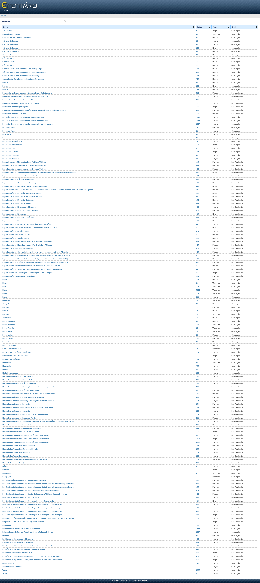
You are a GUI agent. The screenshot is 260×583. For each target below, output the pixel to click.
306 (197, 96)
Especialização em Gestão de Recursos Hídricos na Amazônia (26, 224)
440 (197, 255)
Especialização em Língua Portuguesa (17, 248)
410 (197, 259)
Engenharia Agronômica (12, 141)
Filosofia (5, 280)
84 (197, 283)
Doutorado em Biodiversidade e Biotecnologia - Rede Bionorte (27, 93)
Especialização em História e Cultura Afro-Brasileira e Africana (27, 241)
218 (197, 376)
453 (197, 553)
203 (197, 418)
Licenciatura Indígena (11, 359)
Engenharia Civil (8, 148)
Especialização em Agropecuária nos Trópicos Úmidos (24, 165)
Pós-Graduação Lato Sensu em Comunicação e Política (24, 480)
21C (197, 72)
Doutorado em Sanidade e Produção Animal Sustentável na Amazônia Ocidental (34, 110)
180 (197, 373)
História (5, 307)
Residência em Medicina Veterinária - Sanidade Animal (23, 549)
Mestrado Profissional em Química (16, 463)
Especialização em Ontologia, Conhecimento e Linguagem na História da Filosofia (35, 252)
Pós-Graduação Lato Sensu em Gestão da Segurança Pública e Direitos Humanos (34, 494)
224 (197, 428)
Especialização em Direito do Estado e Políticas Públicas (24, 186)
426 (197, 228)
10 (197, 307)
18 (197, 131)
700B (198, 65)
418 (197, 480)
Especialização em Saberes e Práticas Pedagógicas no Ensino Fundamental (32, 269)
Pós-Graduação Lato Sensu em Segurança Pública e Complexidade (29, 501)
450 (197, 197)
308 (197, 100)
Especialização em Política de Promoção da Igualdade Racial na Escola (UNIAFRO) (35, 259)
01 (197, 82)
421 (197, 490)
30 (197, 567)
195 (197, 356)
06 (197, 134)
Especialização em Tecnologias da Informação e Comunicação (27, 273)
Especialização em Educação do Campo (18, 200)
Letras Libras (7, 338)
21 (197, 55)
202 (197, 414)
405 (197, 539)
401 (197, 176)
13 (197, 328)
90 (197, 321)
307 (197, 518)
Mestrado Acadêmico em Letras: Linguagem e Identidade (25, 414)
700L (198, 62)
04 (197, 363)
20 (197, 41)
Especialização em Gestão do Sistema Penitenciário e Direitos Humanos (30, 228)
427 (197, 186)
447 (197, 549)
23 (197, 148)
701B (198, 290)
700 (197, 58)
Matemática (6, 363)
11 (197, 141)
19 (197, 127)
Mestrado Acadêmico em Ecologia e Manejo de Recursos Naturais (28, 401)
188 (197, 338)
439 (197, 169)
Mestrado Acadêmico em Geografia (16, 411)
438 (197, 165)
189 (197, 318)
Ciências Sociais (8, 55)
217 (197, 380)
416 (197, 241)
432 (197, 193)
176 (197, 79)
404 (197, 231)
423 (197, 497)
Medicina (5, 369)
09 (197, 304)
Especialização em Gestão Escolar (15, 231)
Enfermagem (7, 134)
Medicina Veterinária (10, 373)
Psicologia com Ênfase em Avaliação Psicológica (21, 528)
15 (197, 345)
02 (197, 51)
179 (197, 470)
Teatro (4, 570)
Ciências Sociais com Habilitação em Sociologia (21, 76)
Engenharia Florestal (10, 155)
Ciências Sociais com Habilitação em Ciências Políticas (24, 72)
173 (197, 48)
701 (197, 286)
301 (197, 93)
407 (197, 556)
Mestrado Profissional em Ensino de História (20, 449)
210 (197, 435)
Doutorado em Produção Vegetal (15, 107)
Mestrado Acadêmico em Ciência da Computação (21, 380)
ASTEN (144, 581)
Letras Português (9, 342)
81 (197, 369)
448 (197, 224)
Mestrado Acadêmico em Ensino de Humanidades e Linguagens (27, 407)
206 (197, 387)
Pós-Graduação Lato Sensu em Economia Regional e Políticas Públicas (30, 490)
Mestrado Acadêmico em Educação (16, 404)
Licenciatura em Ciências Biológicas (16, 352)
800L (198, 573)
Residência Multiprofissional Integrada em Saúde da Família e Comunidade (32, 560)
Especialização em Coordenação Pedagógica (20, 183)
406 (197, 207)
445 (197, 210)
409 (197, 273)
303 (197, 114)
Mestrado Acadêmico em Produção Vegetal (19, 418)
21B (197, 76)
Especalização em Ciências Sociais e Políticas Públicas (24, 162)
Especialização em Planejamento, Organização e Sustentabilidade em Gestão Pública (36, 255)
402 (197, 248)
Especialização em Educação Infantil (16, 203)
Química (5, 535)
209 (197, 421)
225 (197, 522)
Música (5, 466)
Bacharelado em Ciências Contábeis (16, 37)
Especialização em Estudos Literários (17, 221)
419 (197, 484)
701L (198, 293)
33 (197, 155)
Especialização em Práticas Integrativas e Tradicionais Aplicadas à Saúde (31, 266)
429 (197, 217)
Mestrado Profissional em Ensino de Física (19, 445)
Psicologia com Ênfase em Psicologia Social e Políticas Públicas (27, 532)
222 (197, 432)
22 (197, 300)
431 (197, 200)
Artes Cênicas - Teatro (11, 34)
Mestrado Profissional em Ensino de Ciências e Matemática (25, 435)
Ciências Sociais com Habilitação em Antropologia (22, 69)
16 (197, 335)
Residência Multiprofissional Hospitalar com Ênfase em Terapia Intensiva (31, 556)
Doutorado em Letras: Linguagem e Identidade (21, 103)
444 (197, 162)
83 (197, 535)
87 (197, 138)
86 (197, 44)
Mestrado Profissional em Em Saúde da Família (21, 432)
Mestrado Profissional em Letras (15, 456)
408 (197, 560)
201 (197, 401)
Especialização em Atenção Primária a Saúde (20, 176)
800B (198, 570)
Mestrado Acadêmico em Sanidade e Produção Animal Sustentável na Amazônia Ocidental (38, 421)
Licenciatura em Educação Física (15, 356)
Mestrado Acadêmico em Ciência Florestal (19, 383)
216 (197, 390)
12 (197, 331)
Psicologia (6, 525)
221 (197, 452)
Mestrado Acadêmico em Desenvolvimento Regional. (23, 397)
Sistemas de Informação (12, 567)
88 (197, 466)
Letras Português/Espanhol (13, 349)
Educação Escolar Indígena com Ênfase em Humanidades (25, 120)
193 (197, 297)
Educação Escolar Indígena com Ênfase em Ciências (23, 117)
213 (197, 445)
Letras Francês (8, 328)
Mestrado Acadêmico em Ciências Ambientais (20, 390)
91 (197, 314)
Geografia (6, 300)
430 (197, 221)
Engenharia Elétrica (10, 152)
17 (197, 477)
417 (197, 245)
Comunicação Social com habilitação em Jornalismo (23, 79)
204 (197, 397)
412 (197, 511)
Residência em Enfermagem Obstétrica (17, 539)
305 (197, 103)
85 (197, 159)
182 (197, 86)
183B (198, 528)
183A (198, 532)
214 (197, 383)
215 (197, 407)
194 (197, 352)
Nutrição (5, 470)
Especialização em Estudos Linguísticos (18, 217)
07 (197, 37)
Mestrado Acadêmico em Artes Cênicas (17, 376)
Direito (5, 82)
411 (197, 262)
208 (197, 456)
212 (197, 394)
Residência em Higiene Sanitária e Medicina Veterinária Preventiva (28, 546)
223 (197, 463)
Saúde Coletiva (8, 563)
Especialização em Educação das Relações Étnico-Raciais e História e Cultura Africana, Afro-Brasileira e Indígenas (47, 190)
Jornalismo (6, 318)
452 (197, 542)
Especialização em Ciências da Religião (18, 179)
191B (198, 120)
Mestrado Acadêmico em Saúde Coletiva (18, 425)
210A (198, 439)
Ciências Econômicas (10, 51)
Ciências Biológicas (10, 41)
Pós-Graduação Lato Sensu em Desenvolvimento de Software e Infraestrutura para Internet (38, 484)
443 (197, 546)
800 (197, 31)
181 (197, 152)
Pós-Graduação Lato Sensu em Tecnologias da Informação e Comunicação (32, 504)
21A (197, 69)
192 (197, 89)
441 (197, 276)
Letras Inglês (7, 331)
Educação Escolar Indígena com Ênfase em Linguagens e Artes (27, 124)
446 (197, 269)
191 (197, 359)
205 (197, 425)
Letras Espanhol (8, 321)
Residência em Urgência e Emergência (17, 553)
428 (197, 172)
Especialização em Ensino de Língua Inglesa (20, 210)
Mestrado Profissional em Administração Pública (21, 428)
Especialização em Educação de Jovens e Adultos (22, 193)
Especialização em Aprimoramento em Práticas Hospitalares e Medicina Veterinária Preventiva (39, 172)
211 (197, 404)
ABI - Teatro (7, 31)
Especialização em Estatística (14, 214)
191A (198, 124)
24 (197, 311)
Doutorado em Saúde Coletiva (14, 114)
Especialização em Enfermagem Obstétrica (19, 207)
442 (197, 190)
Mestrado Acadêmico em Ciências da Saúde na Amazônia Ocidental (29, 394)
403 (197, 183)
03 (197, 473)
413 (197, 508)
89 (197, 34)
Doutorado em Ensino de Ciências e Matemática (21, 100)
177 (197, 280)
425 (197, 179)
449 (197, 238)
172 (197, 324)
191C (198, 117)
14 (197, 349)
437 (197, 501)
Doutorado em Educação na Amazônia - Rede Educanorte (25, 96)
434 (197, 214)
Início (3, 16)
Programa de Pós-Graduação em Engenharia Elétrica (23, 522)
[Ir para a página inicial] (20, 5)
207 (197, 459)
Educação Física (8, 127)
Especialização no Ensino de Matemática (18, 276)
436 (197, 235)
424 (197, 252)
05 (197, 342)
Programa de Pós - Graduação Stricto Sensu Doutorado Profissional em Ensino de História (38, 518)
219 (197, 411)
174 (197, 145)
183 (197, 525)
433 (197, 203)
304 (197, 110)
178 (197, 563)
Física (4, 283)
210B (198, 442)
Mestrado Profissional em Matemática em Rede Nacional (24, 459)
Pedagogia (6, 473)
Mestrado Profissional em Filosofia (16, 452)
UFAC (6, 10)
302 (197, 107)
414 (197, 515)
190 (197, 366)
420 (197, 487)
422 (197, 494)
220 (197, 449)
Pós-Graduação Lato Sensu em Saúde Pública (20, 497)
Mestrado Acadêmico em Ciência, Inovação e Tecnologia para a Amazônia (31, 387)
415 (197, 504)
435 (197, 266)
